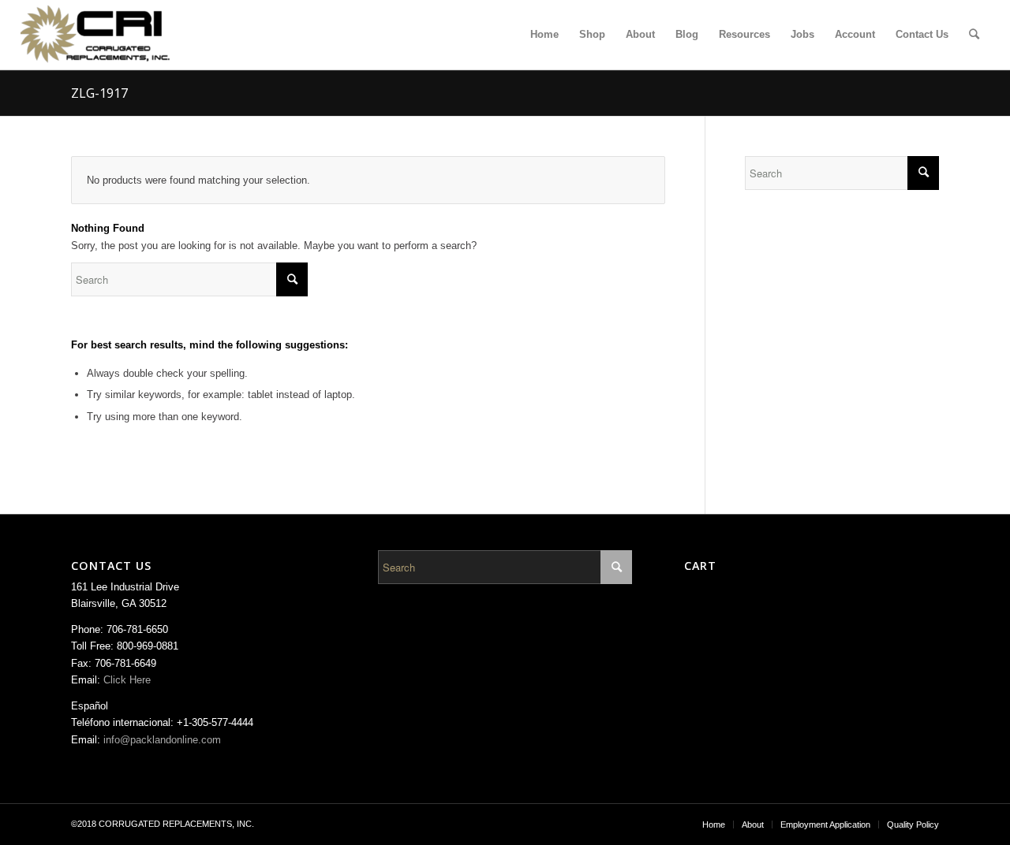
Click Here (127, 680)
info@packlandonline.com (162, 740)
